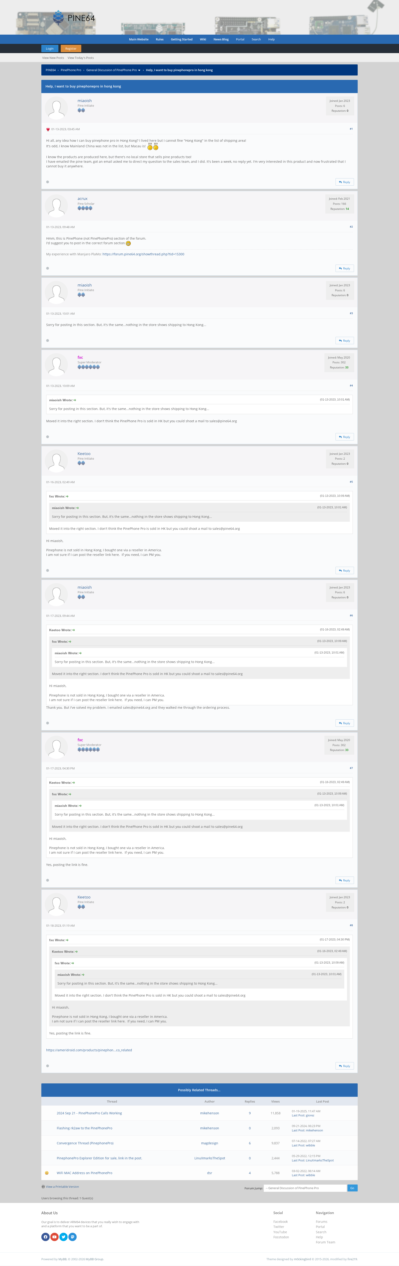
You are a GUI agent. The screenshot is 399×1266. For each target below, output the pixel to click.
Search (256, 39)
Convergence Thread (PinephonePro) (85, 1143)
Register (70, 48)
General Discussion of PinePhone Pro (111, 70)
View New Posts (53, 58)
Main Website (138, 39)
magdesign (209, 1143)
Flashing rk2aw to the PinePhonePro (84, 1128)
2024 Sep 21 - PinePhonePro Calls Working (89, 1113)
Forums (321, 1221)
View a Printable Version (62, 1187)
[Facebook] (45, 1237)
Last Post (298, 1115)
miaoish (85, 100)
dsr (209, 1173)
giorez (310, 1115)
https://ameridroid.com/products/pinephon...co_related (89, 1050)
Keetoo (84, 453)
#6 (351, 615)
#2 (351, 226)
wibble (310, 1145)
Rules (159, 39)
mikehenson (209, 1113)
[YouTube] (54, 1237)
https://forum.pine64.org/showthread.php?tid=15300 (143, 254)
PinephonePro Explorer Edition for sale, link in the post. (99, 1158)
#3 (351, 313)
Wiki (203, 39)
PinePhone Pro (71, 70)
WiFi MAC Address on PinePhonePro (84, 1173)
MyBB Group (94, 1259)
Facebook (280, 1221)
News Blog (221, 39)
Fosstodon (281, 1237)
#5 (351, 481)
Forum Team (325, 1242)
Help (271, 39)
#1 (351, 128)
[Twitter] (63, 1237)
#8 (351, 925)
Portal (240, 39)
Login (50, 48)
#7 (351, 768)
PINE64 (51, 70)
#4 (351, 385)
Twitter (278, 1226)
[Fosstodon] (72, 1237)
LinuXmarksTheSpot (209, 1158)
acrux (83, 198)
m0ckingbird (302, 1259)
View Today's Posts (81, 58)
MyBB (62, 1259)
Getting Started (182, 39)
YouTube (280, 1232)
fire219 (352, 1259)
